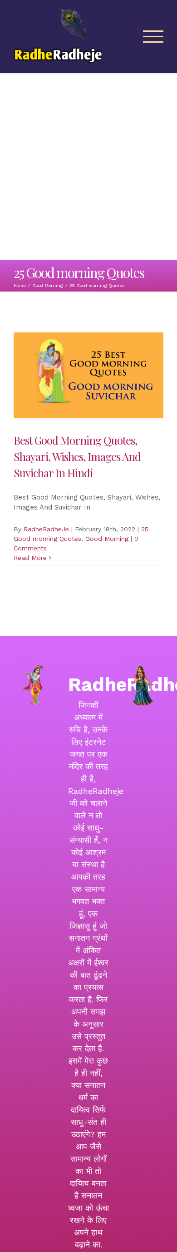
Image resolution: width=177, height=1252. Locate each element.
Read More (30, 557)
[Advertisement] (88, 166)
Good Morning (106, 538)
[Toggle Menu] (153, 36)
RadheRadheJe (46, 529)
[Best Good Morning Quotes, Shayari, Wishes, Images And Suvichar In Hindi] (88, 375)
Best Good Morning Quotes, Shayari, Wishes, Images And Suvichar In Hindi (77, 456)
